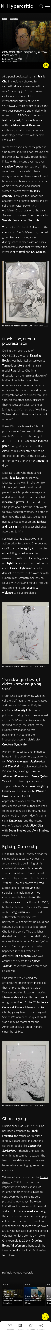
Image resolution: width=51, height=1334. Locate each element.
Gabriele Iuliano (11, 62)
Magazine (20, 1329)
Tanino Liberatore (13, 365)
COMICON (9, 105)
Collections (10, 1329)
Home (4, 18)
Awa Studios (40, 830)
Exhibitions (31, 1329)
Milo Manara (22, 955)
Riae (13, 370)
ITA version (41, 1329)
